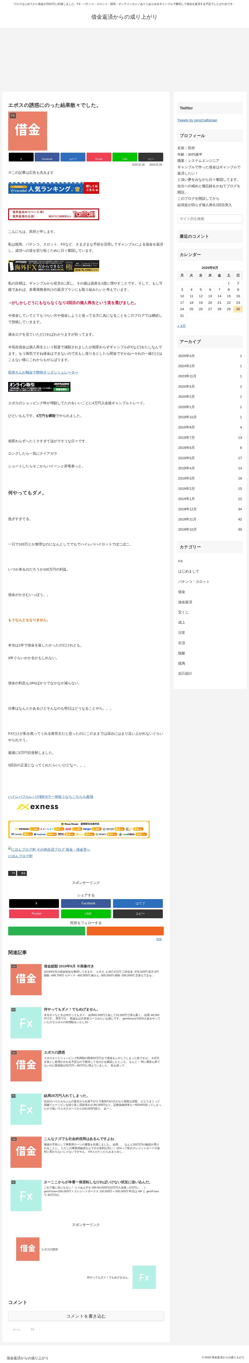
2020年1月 (210, 407)
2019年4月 (210, 468)
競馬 (181, 663)
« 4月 (181, 326)
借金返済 (185, 602)
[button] (150, 157)
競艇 (181, 653)
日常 (181, 633)
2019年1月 (210, 499)
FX (13, 873)
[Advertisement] (124, 59)
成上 (181, 622)
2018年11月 (210, 519)
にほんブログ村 (20, 856)
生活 (181, 643)
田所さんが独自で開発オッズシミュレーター (43, 372)
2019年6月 (210, 448)
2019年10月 (210, 417)
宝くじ (183, 612)
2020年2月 (210, 397)
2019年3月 (210, 478)
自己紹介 (185, 673)
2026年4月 (210, 356)
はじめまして (188, 571)
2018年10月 (210, 529)
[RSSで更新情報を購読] (125, 931)
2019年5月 (210, 458)
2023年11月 (210, 376)
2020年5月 (210, 386)
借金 (23, 873)
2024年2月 (210, 366)
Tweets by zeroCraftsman (197, 120)
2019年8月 (210, 427)
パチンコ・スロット (194, 582)
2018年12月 (210, 509)
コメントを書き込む (86, 1316)
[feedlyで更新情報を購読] (46, 931)
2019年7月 (210, 438)
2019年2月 (210, 489)
